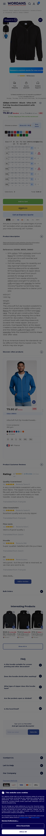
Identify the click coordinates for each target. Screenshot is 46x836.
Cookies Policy (24, 817)
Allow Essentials (23, 826)
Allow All (23, 832)
